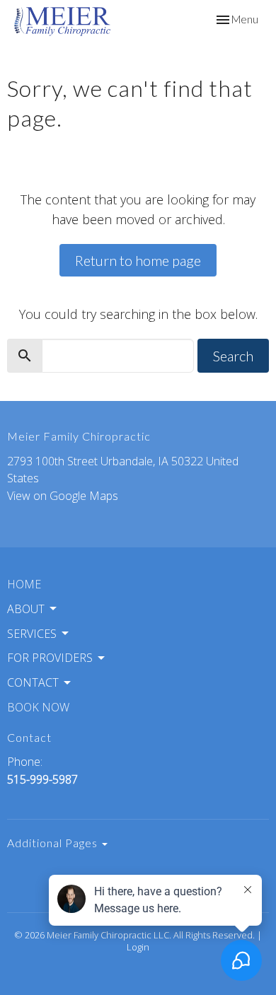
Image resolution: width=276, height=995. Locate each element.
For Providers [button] (50, 657)
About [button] (26, 609)
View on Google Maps (62, 496)
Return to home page (138, 260)
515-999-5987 (42, 779)
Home (24, 584)
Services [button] (32, 633)
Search (233, 355)
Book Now (38, 707)
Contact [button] (33, 682)
